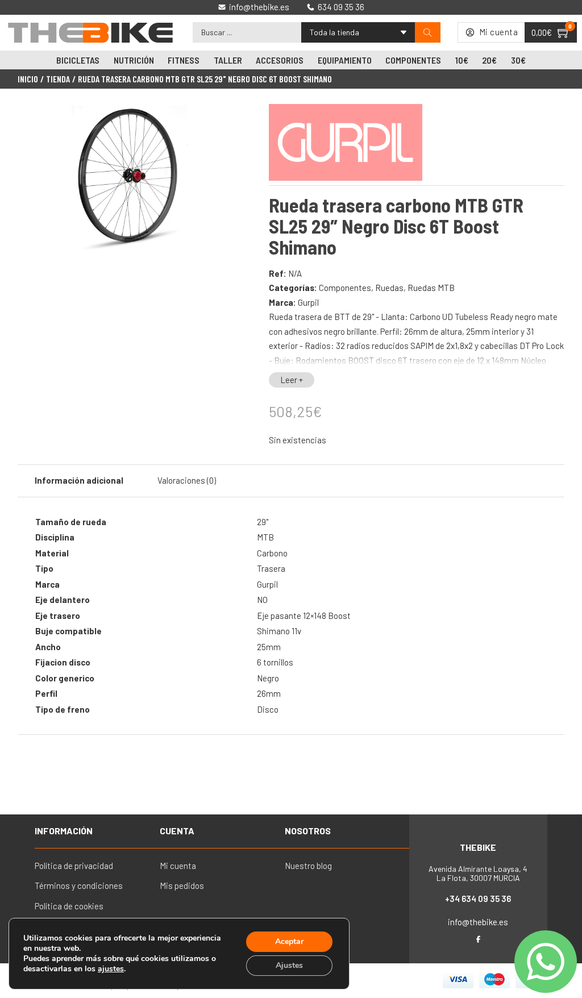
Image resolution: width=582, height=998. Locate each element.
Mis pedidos (182, 885)
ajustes (111, 969)
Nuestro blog (308, 865)
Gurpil (308, 302)
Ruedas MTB (431, 287)
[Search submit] (427, 32)
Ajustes (289, 965)
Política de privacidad (74, 865)
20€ (489, 60)
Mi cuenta (178, 865)
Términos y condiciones (79, 885)
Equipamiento (345, 60)
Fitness (183, 60)
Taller (228, 60)
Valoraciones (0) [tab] (186, 480)
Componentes (413, 60)
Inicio (28, 79)
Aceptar (289, 941)
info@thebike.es (478, 922)
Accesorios (280, 60)
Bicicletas (77, 60)
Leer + (291, 380)
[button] (221, 121)
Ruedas (389, 287)
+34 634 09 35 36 (478, 898)
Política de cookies (69, 906)
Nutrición (134, 60)
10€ (461, 60)
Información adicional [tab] (79, 480)
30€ (518, 60)
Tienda (58, 79)
